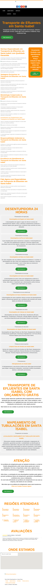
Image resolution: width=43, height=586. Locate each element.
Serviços (18, 10)
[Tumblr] (26, 7)
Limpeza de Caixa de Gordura (16, 520)
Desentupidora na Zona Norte (26, 510)
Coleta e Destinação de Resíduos (26, 520)
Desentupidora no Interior (26, 516)
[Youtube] (21, 7)
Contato (9, 13)
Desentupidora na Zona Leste (16, 510)
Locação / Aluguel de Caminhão (37, 520)
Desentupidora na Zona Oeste (5, 510)
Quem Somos (10, 10)
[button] (5, 509)
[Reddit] (24, 7)
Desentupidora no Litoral (37, 516)
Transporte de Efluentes (6, 520)
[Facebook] (17, 7)
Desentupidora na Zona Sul (37, 510)
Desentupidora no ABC (5, 516)
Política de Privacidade (10, 582)
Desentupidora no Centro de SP (16, 516)
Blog (14, 13)
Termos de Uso (25, 580)
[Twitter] (19, 7)
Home (4, 10)
